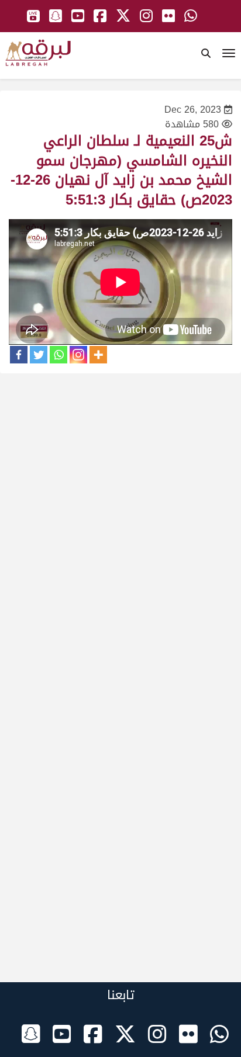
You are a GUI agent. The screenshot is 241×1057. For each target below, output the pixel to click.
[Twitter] (38, 354)
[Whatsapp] (58, 354)
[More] (98, 354)
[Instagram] (78, 354)
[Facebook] (18, 354)
